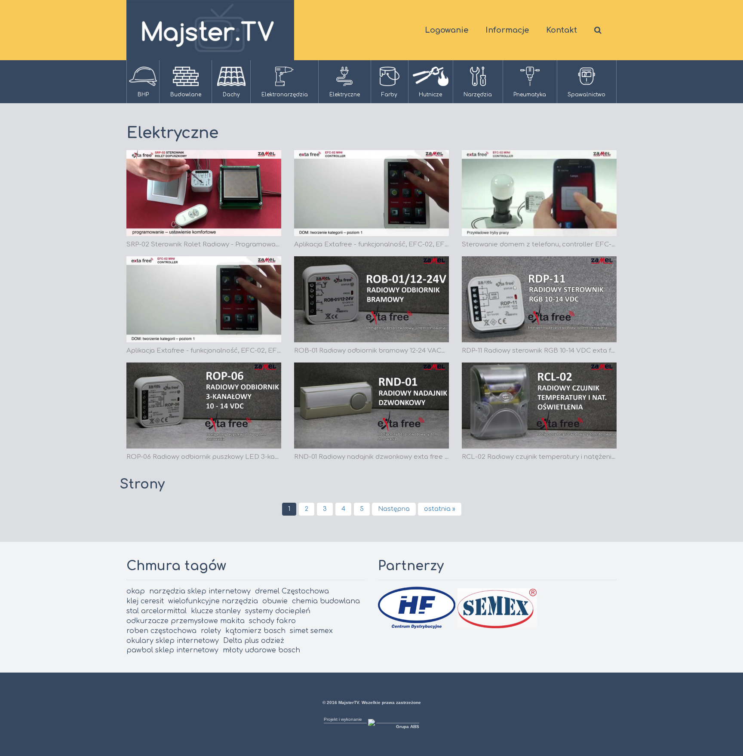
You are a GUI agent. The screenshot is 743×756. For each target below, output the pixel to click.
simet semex (311, 631)
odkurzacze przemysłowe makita (185, 621)
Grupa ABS (407, 726)
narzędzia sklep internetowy (200, 591)
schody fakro (272, 621)
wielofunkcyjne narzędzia (213, 601)
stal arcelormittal (156, 611)
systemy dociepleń (277, 611)
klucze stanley (216, 611)
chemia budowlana (326, 601)
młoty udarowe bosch (261, 650)
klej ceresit (145, 601)
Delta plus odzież (253, 641)
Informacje (507, 30)
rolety (211, 631)
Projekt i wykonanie (343, 719)
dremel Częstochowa (292, 591)
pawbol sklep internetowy (172, 650)
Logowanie (446, 30)
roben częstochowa (161, 631)
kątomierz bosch (255, 631)
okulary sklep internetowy (172, 641)
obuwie (275, 601)
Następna (394, 509)
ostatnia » (439, 509)
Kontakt (561, 30)
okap (135, 591)
